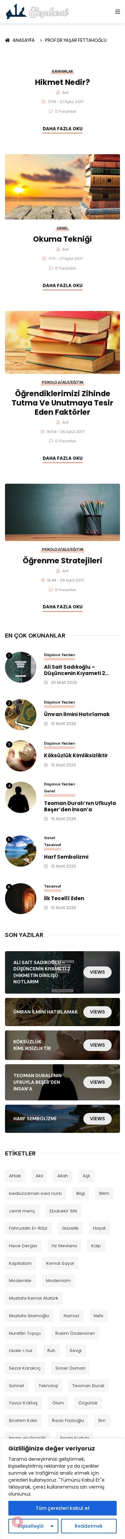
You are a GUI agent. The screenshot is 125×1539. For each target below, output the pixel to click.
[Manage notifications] (17, 1521)
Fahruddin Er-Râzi (28, 1228)
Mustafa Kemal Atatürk (33, 1298)
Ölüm (58, 1403)
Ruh (51, 1350)
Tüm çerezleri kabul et (63, 1508)
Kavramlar (62, 71)
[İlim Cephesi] (37, 11)
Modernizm (58, 1280)
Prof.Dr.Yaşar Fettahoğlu (76, 40)
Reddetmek (89, 1526)
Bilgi (80, 1193)
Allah (62, 1176)
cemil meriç (22, 1211)
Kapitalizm (20, 1263)
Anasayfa (25, 40)
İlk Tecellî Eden (64, 898)
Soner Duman (70, 1368)
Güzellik (70, 1228)
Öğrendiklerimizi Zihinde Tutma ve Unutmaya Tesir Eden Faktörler (62, 403)
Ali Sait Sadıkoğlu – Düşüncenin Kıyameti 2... (76, 670)
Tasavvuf (52, 844)
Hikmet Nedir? (62, 82)
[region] (62, 1489)
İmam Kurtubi (74, 1438)
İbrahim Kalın (23, 1420)
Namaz (71, 1316)
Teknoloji (48, 1386)
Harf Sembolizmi (66, 857)
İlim (102, 1420)
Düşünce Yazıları (59, 654)
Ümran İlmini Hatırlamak (77, 714)
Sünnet (16, 1386)
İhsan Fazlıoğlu (68, 1420)
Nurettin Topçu (25, 1333)
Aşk (86, 1176)
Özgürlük (88, 1403)
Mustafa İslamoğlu (29, 1316)
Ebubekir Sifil (63, 1211)
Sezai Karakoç (25, 1368)
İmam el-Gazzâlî (27, 1438)
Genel (62, 228)
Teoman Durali (88, 1386)
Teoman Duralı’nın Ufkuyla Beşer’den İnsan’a (80, 806)
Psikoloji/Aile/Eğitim (62, 382)
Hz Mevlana (64, 1246)
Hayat (99, 1228)
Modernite (20, 1280)
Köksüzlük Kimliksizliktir (76, 756)
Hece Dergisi (23, 1246)
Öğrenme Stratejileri (62, 560)
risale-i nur (21, 1350)
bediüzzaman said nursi (35, 1193)
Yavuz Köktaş (23, 1403)
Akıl (39, 1176)
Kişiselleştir (31, 1526)
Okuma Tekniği (62, 239)
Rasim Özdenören (75, 1333)
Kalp (96, 1246)
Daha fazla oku (63, 129)
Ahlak (15, 1176)
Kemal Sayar (60, 1263)
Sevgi (76, 1350)
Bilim (104, 1193)
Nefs (98, 1316)
